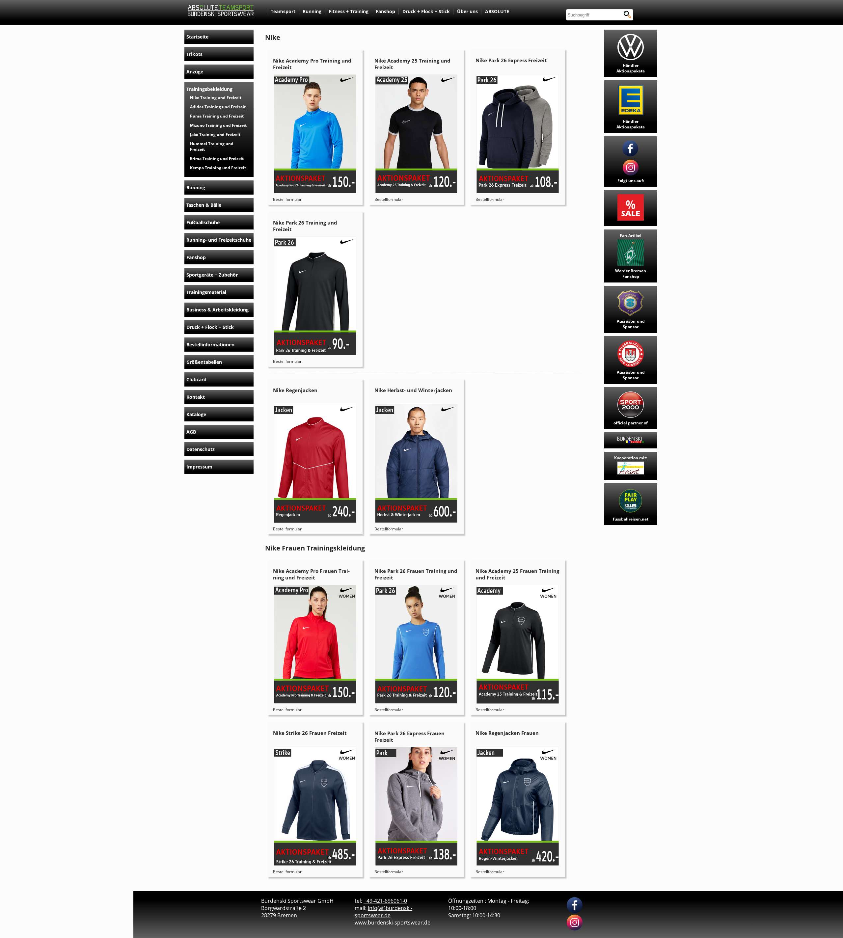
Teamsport (283, 11)
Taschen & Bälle (203, 205)
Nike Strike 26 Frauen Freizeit (310, 733)
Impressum (199, 467)
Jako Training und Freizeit (215, 134)
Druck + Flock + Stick (426, 11)
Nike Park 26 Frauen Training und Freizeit (415, 574)
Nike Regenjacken (295, 390)
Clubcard (196, 379)
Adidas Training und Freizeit (218, 107)
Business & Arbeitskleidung (217, 310)
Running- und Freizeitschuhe (218, 240)
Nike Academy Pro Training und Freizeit (312, 63)
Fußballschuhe (203, 222)
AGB (191, 432)
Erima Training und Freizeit (217, 158)
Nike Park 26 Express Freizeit (511, 60)
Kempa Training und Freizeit (218, 168)
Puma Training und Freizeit (217, 116)
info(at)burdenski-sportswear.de (383, 911)
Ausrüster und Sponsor (631, 324)
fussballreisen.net (630, 519)
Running (312, 11)
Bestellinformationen (210, 344)
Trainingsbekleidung (209, 89)
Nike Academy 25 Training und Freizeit (412, 63)
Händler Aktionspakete (630, 68)
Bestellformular (287, 199)
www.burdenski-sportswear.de (392, 922)
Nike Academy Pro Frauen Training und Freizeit (311, 574)
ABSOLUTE (497, 11)
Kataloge (196, 414)
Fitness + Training (348, 11)
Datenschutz (200, 449)
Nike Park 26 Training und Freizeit (305, 225)
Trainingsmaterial (206, 292)
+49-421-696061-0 (385, 900)
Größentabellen (204, 362)
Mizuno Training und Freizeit (218, 125)
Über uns (467, 11)
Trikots (194, 54)
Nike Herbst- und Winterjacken (413, 390)
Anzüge (194, 71)
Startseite (197, 37)
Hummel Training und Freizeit (211, 146)
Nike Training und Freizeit (215, 97)
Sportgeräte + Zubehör (212, 275)
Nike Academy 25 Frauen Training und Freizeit (517, 574)
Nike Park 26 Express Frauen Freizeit (409, 736)
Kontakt (195, 397)
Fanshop (385, 11)
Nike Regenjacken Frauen (507, 733)
